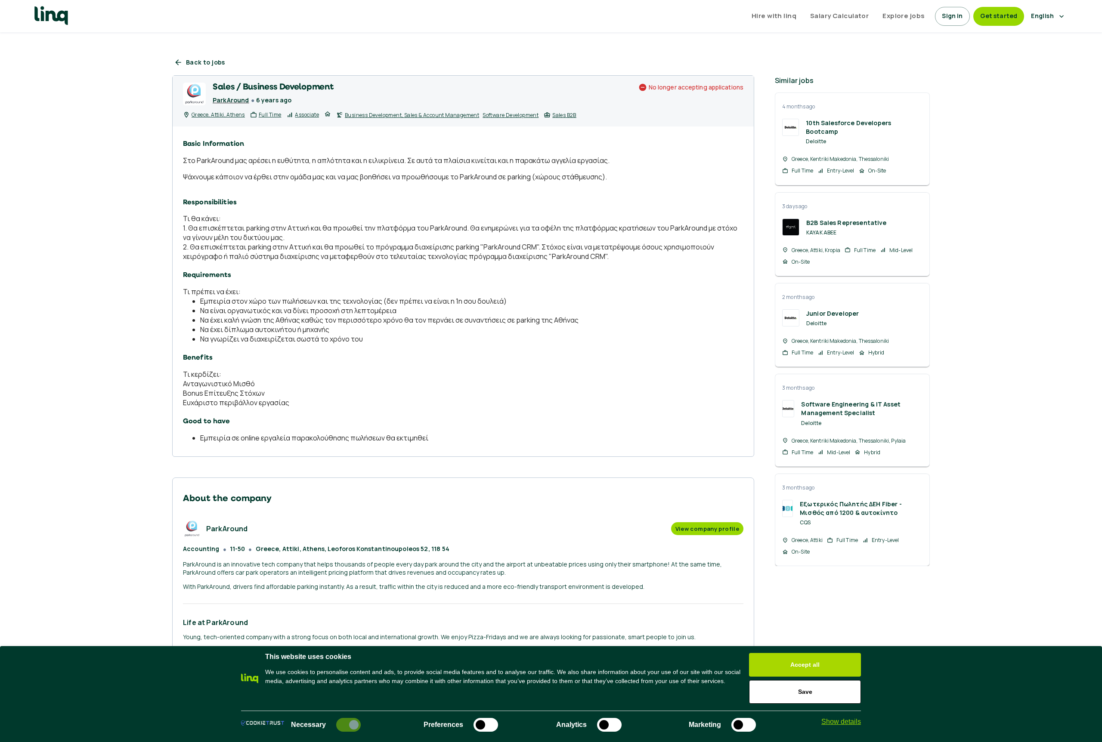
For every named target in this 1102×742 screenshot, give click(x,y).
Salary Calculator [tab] (839, 15)
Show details (841, 721)
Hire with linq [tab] (774, 15)
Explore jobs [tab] (903, 15)
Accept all (805, 664)
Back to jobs (205, 62)
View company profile (707, 529)
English (1042, 16)
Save (805, 691)
